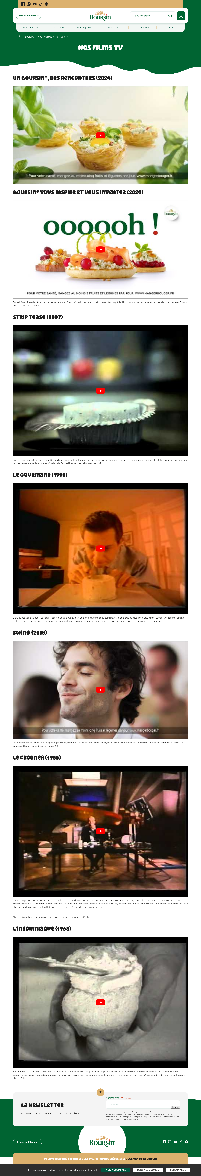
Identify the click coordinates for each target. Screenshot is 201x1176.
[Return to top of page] (100, 1092)
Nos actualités (142, 27)
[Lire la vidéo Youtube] (100, 135)
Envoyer (175, 1107)
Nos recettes (114, 27)
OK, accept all (116, 1170)
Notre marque (30, 27)
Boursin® (30, 37)
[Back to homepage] (19, 37)
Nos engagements (86, 27)
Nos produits (58, 27)
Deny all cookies (148, 1170)
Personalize (178, 1170)
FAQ (170, 27)
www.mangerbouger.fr (141, 1159)
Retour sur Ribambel (27, 1142)
